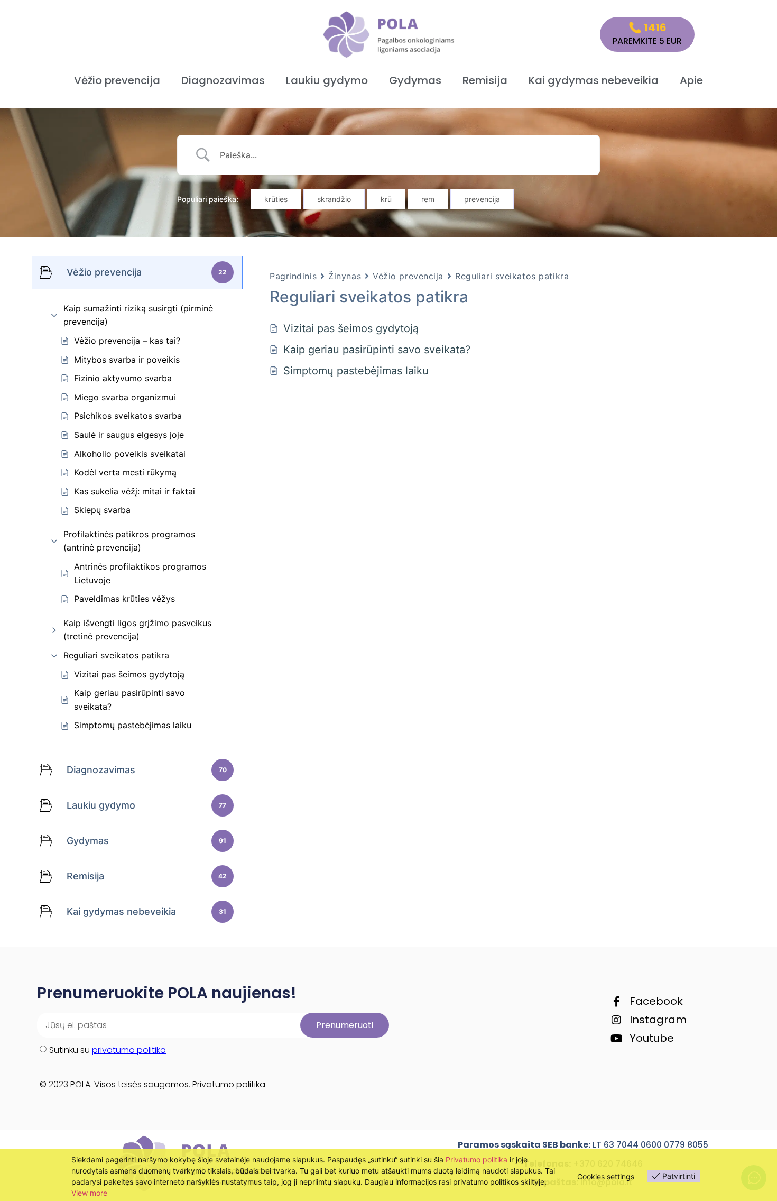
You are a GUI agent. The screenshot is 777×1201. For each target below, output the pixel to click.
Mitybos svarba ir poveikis (127, 359)
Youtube (652, 1038)
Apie (691, 80)
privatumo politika (129, 1050)
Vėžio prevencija (117, 80)
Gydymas (415, 80)
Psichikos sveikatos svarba (128, 415)
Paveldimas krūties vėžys (124, 598)
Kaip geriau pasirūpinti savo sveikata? (129, 699)
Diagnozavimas (223, 80)
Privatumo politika (228, 1084)
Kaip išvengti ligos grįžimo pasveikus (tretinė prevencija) (137, 630)
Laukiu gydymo (327, 80)
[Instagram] (616, 1020)
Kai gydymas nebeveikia (594, 80)
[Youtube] (616, 1038)
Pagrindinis (293, 276)
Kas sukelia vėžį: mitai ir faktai (134, 491)
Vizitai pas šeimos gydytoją (129, 674)
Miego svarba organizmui (124, 397)
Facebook (656, 1001)
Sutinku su (107, 1050)
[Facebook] (616, 1001)
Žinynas (344, 276)
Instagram (658, 1019)
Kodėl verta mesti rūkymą (125, 472)
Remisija (484, 80)
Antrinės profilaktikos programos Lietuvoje (140, 573)
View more (89, 1192)
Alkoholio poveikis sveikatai (130, 453)
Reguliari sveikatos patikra (116, 655)
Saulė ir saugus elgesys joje (129, 434)
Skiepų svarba (102, 510)
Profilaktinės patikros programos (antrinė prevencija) (129, 541)
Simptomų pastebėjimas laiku (132, 725)
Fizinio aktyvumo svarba (123, 378)
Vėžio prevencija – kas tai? (127, 340)
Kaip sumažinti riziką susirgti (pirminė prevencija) (138, 315)
